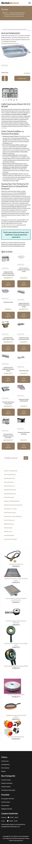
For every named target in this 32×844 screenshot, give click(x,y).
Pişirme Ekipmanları (9, 482)
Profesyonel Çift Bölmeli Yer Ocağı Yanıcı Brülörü (16, 666)
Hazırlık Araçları (6, 780)
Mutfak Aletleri (5, 786)
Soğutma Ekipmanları (9, 486)
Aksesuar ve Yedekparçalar (10, 470)
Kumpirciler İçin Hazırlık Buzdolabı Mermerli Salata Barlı (8, 273)
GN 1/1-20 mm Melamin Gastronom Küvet (24, 269)
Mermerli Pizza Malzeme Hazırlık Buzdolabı (8, 435)
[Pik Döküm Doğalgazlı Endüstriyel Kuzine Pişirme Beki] (16, 611)
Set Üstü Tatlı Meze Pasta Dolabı (8, 402)
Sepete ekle (22, 78)
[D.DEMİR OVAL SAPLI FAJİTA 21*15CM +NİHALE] (16, 706)
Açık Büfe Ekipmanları (9, 478)
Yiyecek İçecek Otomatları (10, 539)
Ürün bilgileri (8, 284)
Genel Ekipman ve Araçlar (10, 508)
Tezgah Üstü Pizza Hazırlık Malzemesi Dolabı (24, 304)
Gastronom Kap (8, 302)
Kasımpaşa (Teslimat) (7, 798)
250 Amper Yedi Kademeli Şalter (16, 736)
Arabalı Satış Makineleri (10, 474)
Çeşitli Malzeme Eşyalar (10, 493)
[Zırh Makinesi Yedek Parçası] (16, 556)
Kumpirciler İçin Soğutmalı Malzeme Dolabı (8, 369)
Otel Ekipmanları (8, 531)
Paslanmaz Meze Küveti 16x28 (24, 400)
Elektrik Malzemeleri (9, 497)
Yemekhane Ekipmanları (8, 790)
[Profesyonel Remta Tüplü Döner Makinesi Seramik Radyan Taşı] (16, 591)
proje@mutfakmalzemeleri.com (10, 43)
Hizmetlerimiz (5, 764)
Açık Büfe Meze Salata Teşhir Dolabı (8, 338)
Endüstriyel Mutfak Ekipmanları (11, 501)
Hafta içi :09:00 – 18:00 (9, 817)
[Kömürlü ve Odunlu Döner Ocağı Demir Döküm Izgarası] (16, 572)
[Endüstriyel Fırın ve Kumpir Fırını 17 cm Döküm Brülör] (16, 634)
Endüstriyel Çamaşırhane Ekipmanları (13, 505)
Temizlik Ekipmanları (9, 535)
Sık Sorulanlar (5, 768)
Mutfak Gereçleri (8, 527)
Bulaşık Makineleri (6, 783)
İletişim (3, 771)
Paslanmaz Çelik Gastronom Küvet (24, 338)
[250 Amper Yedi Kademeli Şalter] (16, 728)
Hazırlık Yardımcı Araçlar (10, 512)
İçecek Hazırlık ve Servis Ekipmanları (13, 516)
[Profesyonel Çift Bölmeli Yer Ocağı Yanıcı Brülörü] (16, 656)
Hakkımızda (5, 761)
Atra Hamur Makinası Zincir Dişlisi (16, 694)
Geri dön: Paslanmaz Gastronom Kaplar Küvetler (14, 29)
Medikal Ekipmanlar (9, 524)
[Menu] (30, 3)
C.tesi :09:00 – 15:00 (9, 821)
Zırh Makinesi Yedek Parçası (16, 564)
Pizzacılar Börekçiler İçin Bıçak (24, 433)
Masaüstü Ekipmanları (9, 520)
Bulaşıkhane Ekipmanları (10, 489)
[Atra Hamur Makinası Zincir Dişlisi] (16, 686)
